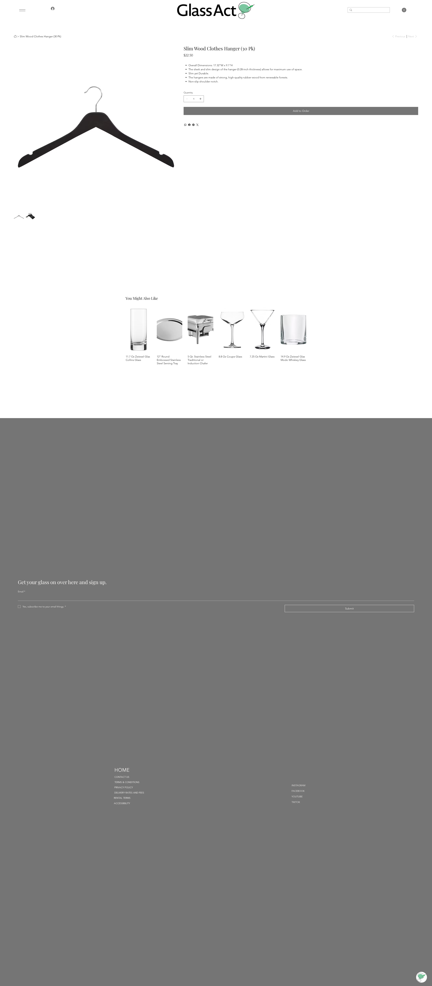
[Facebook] (189, 124)
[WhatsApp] (185, 124)
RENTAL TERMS (122, 798)
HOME (121, 770)
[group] (216, 336)
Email (21, 591)
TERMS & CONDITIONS (126, 782)
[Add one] (200, 98)
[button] (404, 10)
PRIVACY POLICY (123, 787)
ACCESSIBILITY (122, 803)
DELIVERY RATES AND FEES (129, 793)
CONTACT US (121, 777)
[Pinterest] (193, 124)
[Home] (15, 36)
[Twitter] (197, 124)
